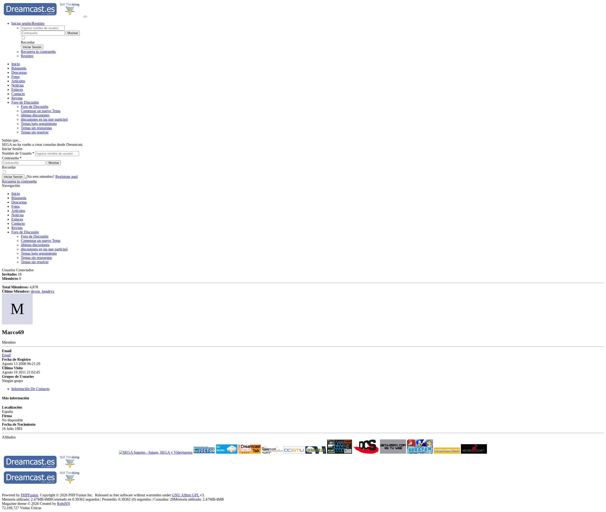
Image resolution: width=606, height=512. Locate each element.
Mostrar (72, 33)
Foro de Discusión (25, 232)
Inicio (15, 64)
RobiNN (63, 504)
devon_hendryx (42, 291)
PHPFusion (29, 495)
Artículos (18, 81)
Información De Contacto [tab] (30, 389)
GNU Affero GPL (185, 495)
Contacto (18, 94)
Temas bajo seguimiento (39, 124)
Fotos (15, 77)
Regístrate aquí (66, 177)
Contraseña (12, 158)
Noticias (17, 85)
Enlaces (17, 90)
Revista (16, 98)
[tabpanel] (303, 414)
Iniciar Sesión (32, 47)
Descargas (19, 72)
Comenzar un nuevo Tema (40, 111)
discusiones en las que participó (44, 119)
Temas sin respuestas (36, 128)
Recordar (28, 42)
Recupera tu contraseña (38, 52)
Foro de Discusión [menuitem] (34, 107)
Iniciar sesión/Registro (28, 23)
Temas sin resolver (35, 132)
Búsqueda (18, 68)
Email (6, 355)
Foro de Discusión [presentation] (25, 102)
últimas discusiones (35, 115)
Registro (27, 56)
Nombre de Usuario (18, 153)
